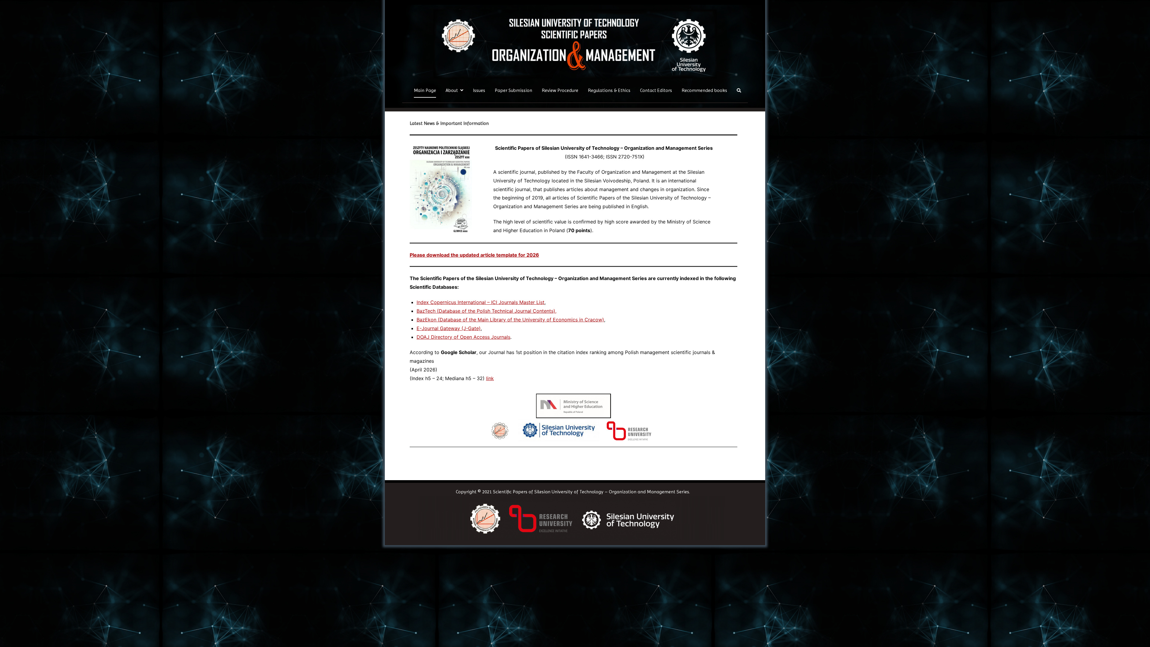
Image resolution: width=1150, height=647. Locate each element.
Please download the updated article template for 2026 (474, 255)
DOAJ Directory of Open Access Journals (463, 337)
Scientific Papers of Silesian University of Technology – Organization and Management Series (591, 492)
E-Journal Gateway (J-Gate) (449, 328)
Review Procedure (560, 90)
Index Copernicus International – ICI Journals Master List (480, 302)
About (452, 90)
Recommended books (704, 90)
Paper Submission (513, 90)
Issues (479, 90)
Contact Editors (656, 90)
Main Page (425, 90)
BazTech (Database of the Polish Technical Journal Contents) (486, 311)
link (490, 378)
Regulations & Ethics (609, 90)
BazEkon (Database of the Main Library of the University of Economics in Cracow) (510, 320)
